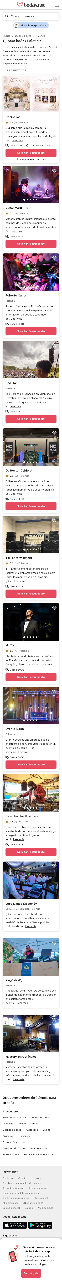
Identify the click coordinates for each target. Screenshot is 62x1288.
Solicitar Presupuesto (31, 152)
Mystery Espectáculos (21, 1056)
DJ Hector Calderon (19, 470)
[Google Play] (40, 1228)
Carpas (46, 1129)
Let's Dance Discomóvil (22, 904)
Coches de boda (12, 1129)
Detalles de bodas (40, 1117)
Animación (8, 1136)
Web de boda (45, 1207)
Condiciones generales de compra (22, 1183)
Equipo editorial (11, 1207)
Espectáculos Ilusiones (22, 816)
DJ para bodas (23, 35)
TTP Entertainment (19, 558)
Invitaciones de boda (14, 1117)
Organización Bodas (14, 1148)
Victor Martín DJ (17, 208)
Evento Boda (15, 729)
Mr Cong (11, 645)
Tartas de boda (11, 1154)
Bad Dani (12, 383)
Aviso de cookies (38, 1188)
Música (7, 35)
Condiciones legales (29, 1178)
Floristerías (24, 1136)
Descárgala (31, 1273)
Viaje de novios (38, 1148)
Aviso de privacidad (13, 1188)
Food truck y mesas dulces (38, 1154)
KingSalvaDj (14, 980)
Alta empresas (10, 1203)
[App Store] (15, 1228)
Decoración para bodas (16, 1142)
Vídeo (22, 1123)
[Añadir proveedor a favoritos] (54, 79)
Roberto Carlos (16, 295)
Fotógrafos (9, 1123)
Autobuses (32, 1129)
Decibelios (13, 117)
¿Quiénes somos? (33, 1203)
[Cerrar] (56, 1243)
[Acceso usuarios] (57, 5)
